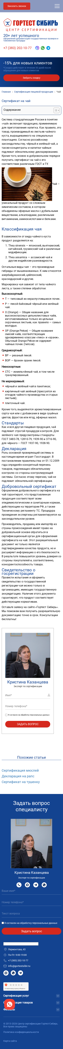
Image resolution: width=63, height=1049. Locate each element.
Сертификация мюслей (20, 770)
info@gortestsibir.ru (19, 966)
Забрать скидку (31, 77)
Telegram (35, 885)
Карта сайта (10, 1041)
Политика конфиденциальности (21, 1032)
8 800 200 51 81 (19, 884)
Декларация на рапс (18, 776)
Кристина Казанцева (27, 682)
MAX (27, 885)
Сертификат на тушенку (21, 782)
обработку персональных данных (35, 715)
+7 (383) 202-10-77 (17, 48)
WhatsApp (44, 885)
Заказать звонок (16, 6)
